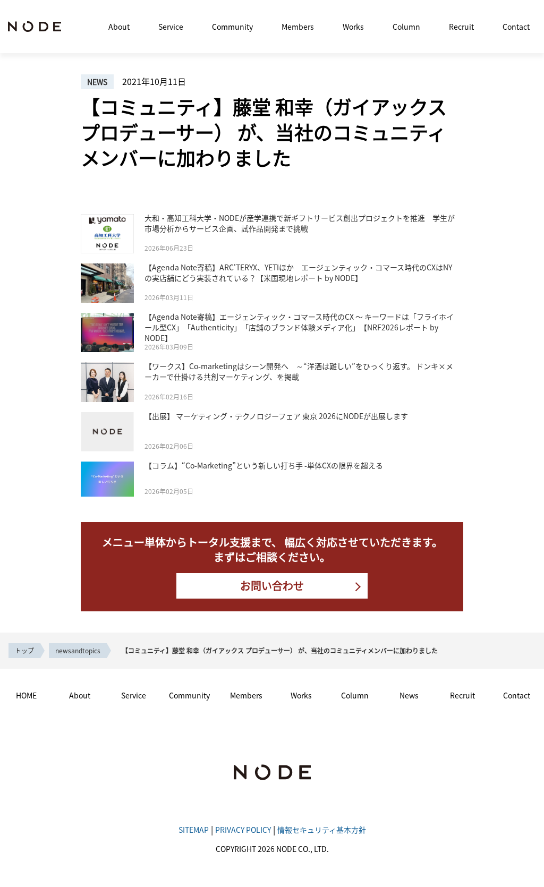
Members (298, 26)
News (409, 695)
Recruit (461, 26)
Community (232, 26)
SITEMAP (193, 829)
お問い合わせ (272, 585)
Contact (516, 26)
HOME (26, 695)
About (119, 26)
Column (406, 26)
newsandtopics (77, 650)
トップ (24, 650)
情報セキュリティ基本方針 (321, 829)
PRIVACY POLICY (243, 829)
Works (353, 26)
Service (170, 26)
